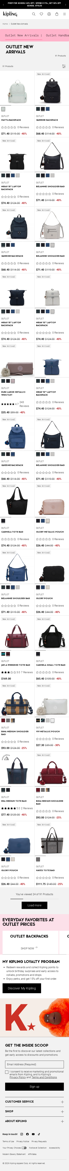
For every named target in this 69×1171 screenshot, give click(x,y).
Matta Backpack (11, 120)
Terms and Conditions (44, 1077)
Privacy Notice (23, 1141)
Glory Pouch (44, 598)
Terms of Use (8, 1141)
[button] (3, 109)
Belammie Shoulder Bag (50, 186)
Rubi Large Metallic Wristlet (13, 393)
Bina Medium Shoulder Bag (15, 733)
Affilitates (32, 1154)
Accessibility (54, 1148)
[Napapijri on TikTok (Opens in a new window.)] (39, 1134)
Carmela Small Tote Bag (51, 665)
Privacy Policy (18, 1077)
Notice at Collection (37, 1148)
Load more (34, 905)
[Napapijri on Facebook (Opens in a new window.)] (27, 1134)
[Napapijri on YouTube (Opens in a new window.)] (33, 1134)
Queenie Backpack (47, 120)
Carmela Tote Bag (12, 532)
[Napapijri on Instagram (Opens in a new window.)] (21, 1134)
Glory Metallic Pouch (50, 532)
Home (5, 24)
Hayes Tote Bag (45, 870)
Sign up (34, 1086)
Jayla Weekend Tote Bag (15, 665)
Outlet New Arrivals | (23, 35)
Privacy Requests (39, 1141)
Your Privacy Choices (12, 1148)
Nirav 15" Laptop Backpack (11, 188)
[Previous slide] (3, 4)
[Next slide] (65, 4)
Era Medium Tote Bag (14, 801)
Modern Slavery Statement (14, 1154)
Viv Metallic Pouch (48, 731)
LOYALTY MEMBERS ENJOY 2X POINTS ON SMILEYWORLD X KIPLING (34, 4)
